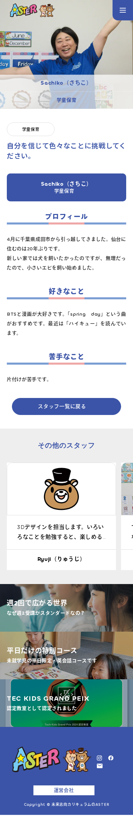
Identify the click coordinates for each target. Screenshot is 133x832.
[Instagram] (100, 758)
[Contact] (100, 766)
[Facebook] (111, 758)
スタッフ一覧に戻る (62, 406)
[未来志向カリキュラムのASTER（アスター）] (32, 10)
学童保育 (31, 129)
